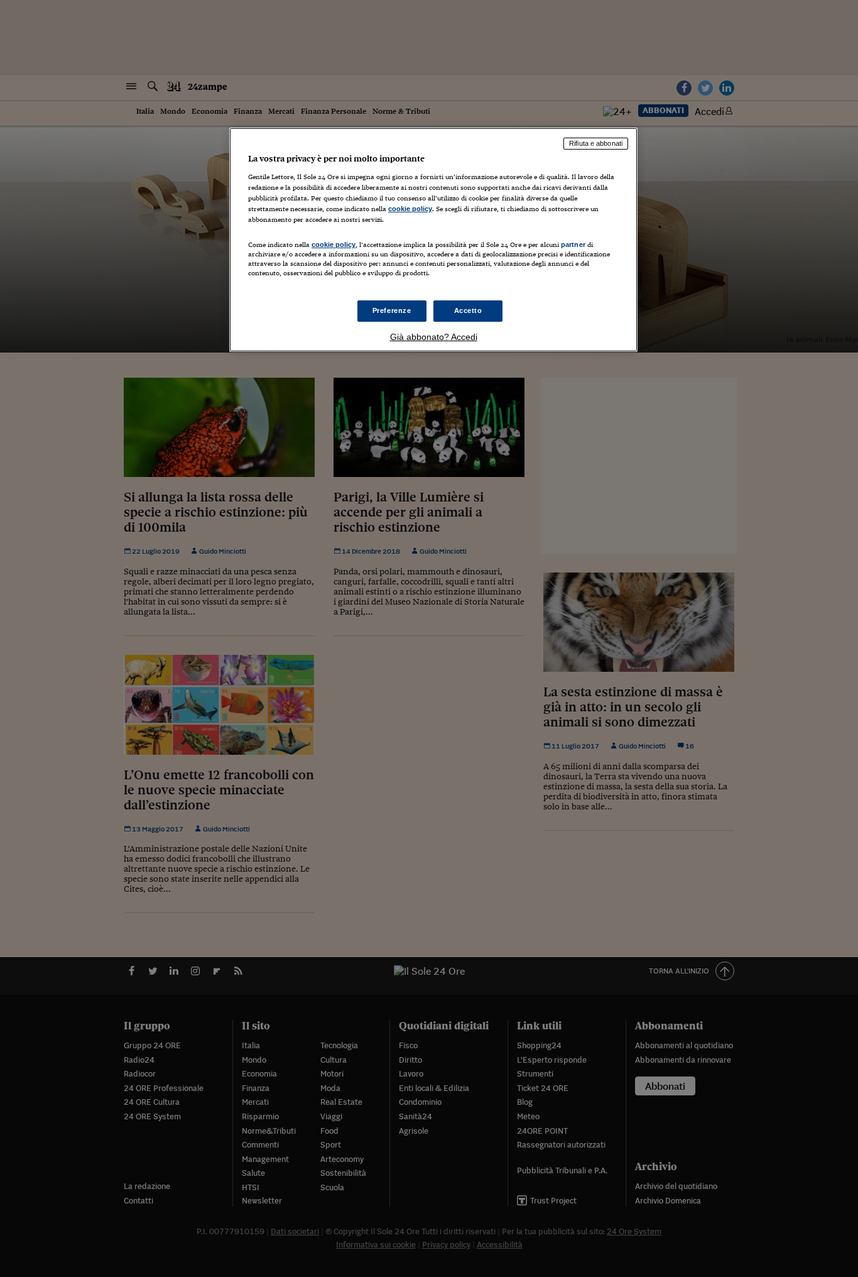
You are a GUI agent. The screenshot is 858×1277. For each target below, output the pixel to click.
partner (573, 244)
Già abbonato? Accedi (433, 337)
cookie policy (410, 208)
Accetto (468, 310)
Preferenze (391, 310)
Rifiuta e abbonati (595, 143)
